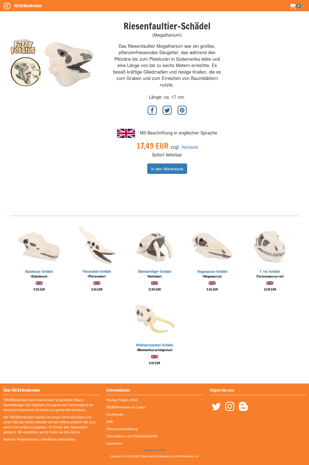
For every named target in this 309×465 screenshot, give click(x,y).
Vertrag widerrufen (154, 450)
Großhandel (115, 414)
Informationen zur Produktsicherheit (131, 436)
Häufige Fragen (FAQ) (122, 400)
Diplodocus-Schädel (39, 271)
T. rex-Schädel (270, 271)
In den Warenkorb (167, 169)
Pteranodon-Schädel (97, 271)
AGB (109, 421)
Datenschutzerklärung (122, 429)
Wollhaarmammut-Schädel (154, 345)
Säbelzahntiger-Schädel (154, 271)
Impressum (114, 443)
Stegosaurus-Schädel (212, 271)
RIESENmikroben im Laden (125, 407)
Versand (189, 147)
